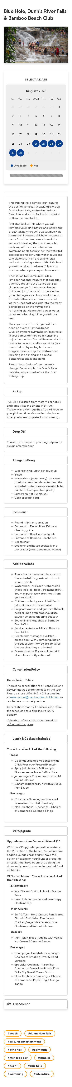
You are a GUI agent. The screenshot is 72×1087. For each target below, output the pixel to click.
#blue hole (35, 1066)
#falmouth (39, 1049)
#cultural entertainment (24, 1041)
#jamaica (44, 1057)
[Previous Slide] (6, 45)
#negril (12, 1066)
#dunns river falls (39, 1033)
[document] (36, 290)
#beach (13, 1033)
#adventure (42, 1074)
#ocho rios (15, 1049)
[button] (35, 391)
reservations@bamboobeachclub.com (34, 697)
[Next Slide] (66, 45)
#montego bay (18, 1057)
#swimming (15, 1074)
